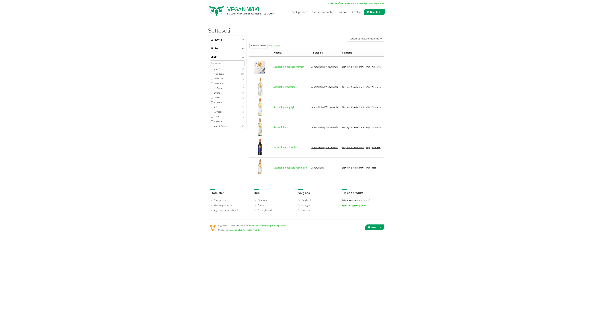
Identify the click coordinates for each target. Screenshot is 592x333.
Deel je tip (376, 12)
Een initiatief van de (356, 3)
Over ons (343, 12)
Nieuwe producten (323, 12)
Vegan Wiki (243, 9)
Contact (357, 12)
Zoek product (300, 12)
